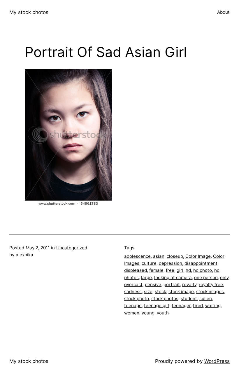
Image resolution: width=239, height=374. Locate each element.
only (224, 277)
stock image (181, 291)
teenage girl (156, 305)
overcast (133, 284)
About (223, 12)
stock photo (136, 298)
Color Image (198, 256)
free (170, 270)
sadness (133, 291)
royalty (189, 284)
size (148, 291)
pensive (153, 284)
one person (206, 277)
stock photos (164, 298)
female (156, 270)
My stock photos (28, 12)
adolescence (137, 256)
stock (160, 291)
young (148, 313)
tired (198, 305)
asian (158, 256)
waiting (213, 305)
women (131, 313)
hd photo (202, 270)
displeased (135, 270)
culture (149, 263)
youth (163, 313)
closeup (175, 256)
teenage (133, 305)
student (189, 298)
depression (170, 263)
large (146, 277)
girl (180, 270)
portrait (172, 284)
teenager (181, 305)
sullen (205, 298)
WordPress (217, 361)
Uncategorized (71, 248)
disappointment (200, 263)
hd (188, 270)
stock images (210, 291)
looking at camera (173, 277)
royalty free (211, 284)
